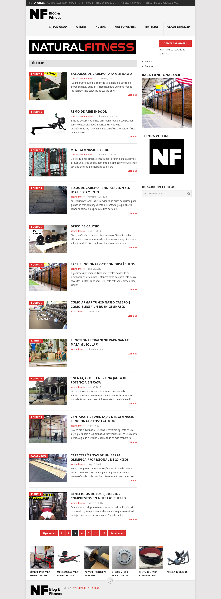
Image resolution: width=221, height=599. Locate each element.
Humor (101, 26)
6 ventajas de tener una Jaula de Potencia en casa (99, 380)
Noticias (151, 26)
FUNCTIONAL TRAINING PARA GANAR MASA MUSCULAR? (100, 342)
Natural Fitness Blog (86, 588)
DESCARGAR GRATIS (175, 43)
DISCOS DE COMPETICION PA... (162, 3)
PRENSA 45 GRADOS (131, 3)
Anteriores (116, 533)
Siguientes (49, 533)
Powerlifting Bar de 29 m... (100, 3)
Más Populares (125, 26)
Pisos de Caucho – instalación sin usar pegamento (101, 190)
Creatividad (58, 26)
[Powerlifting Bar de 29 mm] (96, 557)
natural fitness (78, 196)
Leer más (132, 94)
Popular (149, 66)
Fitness (81, 26)
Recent (148, 61)
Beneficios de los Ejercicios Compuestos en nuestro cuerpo (98, 496)
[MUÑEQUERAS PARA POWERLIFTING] (69, 557)
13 (103, 533)
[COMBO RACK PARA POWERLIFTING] (42, 557)
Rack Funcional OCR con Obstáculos (103, 264)
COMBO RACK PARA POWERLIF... (63, 3)
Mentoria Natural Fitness (83, 78)
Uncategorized (178, 26)
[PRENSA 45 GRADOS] (179, 557)
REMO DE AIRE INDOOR (89, 111)
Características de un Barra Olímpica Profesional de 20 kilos (100, 457)
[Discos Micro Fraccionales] (124, 557)
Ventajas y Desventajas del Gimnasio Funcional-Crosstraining (102, 419)
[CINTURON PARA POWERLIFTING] (151, 557)
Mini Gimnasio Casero (90, 150)
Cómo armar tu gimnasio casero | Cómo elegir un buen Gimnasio (100, 304)
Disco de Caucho (85, 226)
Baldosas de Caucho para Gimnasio (101, 74)
